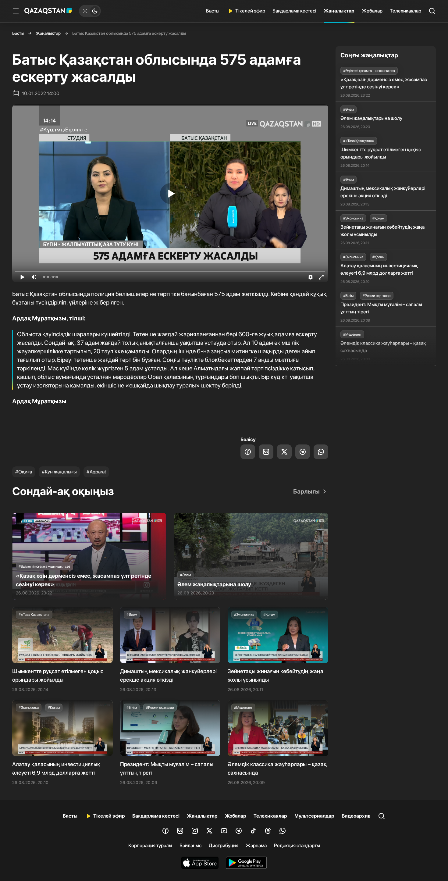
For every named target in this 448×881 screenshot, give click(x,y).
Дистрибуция (223, 845)
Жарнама (256, 845)
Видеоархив (356, 816)
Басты (212, 11)
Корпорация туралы (150, 845)
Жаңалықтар (339, 11)
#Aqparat (96, 472)
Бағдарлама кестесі (294, 11)
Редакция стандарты (297, 845)
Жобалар (372, 11)
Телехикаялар (405, 11)
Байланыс (190, 845)
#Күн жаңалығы (59, 472)
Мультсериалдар (314, 816)
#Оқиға (23, 472)
